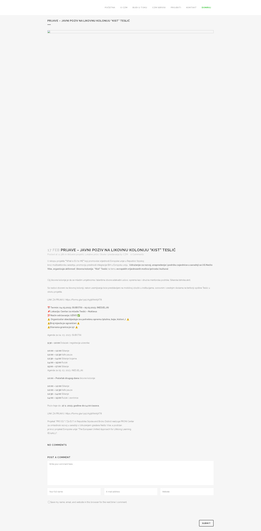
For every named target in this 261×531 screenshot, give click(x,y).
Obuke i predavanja (109, 254)
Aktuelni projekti (75, 254)
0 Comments (137, 254)
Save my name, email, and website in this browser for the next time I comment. (88, 502)
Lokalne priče (92, 254)
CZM (125, 254)
